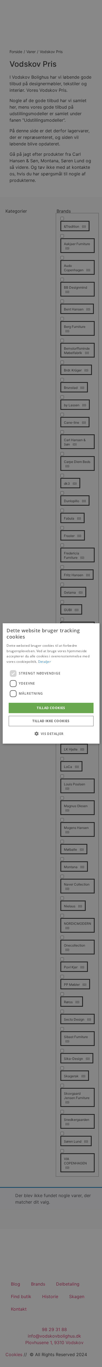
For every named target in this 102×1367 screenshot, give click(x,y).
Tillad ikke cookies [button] (51, 721)
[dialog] (50, 683)
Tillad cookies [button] (51, 708)
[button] (50, 733)
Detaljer (44, 661)
